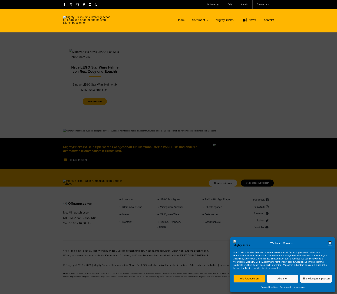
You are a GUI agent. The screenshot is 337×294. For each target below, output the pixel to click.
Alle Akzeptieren (249, 278)
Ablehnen (282, 278)
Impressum (299, 287)
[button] (330, 243)
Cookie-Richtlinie (269, 287)
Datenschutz (286, 287)
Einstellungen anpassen (316, 278)
